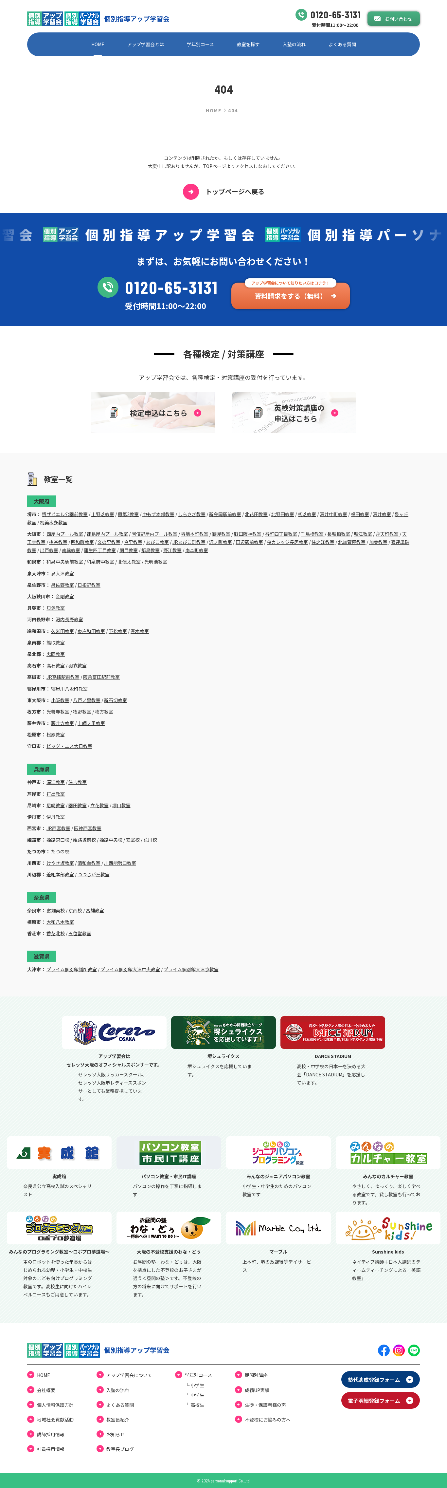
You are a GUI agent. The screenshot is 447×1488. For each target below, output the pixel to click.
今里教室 (133, 542)
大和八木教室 (60, 922)
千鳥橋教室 (312, 533)
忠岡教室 (55, 654)
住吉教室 (77, 782)
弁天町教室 (387, 533)
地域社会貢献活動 (55, 1419)
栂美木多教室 (53, 522)
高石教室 (55, 665)
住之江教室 (323, 542)
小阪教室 (60, 700)
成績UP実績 (257, 1390)
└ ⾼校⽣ (194, 1405)
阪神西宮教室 (87, 828)
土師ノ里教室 (91, 723)
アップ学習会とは (145, 44)
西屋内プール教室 (64, 533)
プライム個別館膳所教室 (71, 969)
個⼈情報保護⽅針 (55, 1405)
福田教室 (360, 514)
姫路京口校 (57, 839)
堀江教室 (363, 533)
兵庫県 (41, 769)
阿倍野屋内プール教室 (154, 533)
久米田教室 (62, 631)
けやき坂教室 (60, 863)
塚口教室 (121, 805)
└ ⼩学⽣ (194, 1385)
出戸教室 (49, 550)
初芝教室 (307, 514)
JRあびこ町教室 (189, 542)
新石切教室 (115, 700)
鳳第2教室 (128, 514)
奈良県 (41, 897)
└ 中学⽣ (194, 1395)
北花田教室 (256, 514)
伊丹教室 (55, 816)
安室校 (133, 839)
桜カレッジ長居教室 (287, 542)
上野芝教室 (102, 514)
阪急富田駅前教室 (101, 677)
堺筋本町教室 (194, 533)
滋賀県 (41, 956)
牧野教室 (82, 711)
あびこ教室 (157, 542)
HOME (97, 44)
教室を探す (248, 44)
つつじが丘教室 (94, 874)
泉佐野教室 (62, 585)
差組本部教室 (60, 874)
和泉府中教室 (100, 561)
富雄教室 (95, 910)
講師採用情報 (50, 1434)
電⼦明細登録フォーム (374, 1400)
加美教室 (378, 542)
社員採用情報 (50, 1449)
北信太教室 (129, 561)
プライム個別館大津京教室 (191, 969)
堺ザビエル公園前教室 (65, 514)
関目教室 (128, 550)
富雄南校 (55, 910)
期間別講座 (256, 1375)
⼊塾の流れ (294, 44)
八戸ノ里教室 (86, 700)
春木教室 (140, 631)
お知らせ (115, 1434)
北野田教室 (282, 514)
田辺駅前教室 (249, 542)
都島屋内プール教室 (107, 533)
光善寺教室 (57, 711)
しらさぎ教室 (192, 514)
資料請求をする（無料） (291, 296)
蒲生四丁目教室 (100, 550)
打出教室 (55, 793)
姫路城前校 (84, 839)
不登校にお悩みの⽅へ (268, 1419)
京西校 (75, 910)
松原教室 (55, 734)
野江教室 (172, 550)
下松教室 (118, 631)
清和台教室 (89, 863)
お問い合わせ (398, 18)
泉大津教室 (62, 573)
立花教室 (99, 805)
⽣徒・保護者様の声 (265, 1405)
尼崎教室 (55, 805)
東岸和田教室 (91, 631)
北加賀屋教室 (352, 542)
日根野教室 (89, 585)
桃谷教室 (58, 542)
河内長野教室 (69, 619)
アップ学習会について (129, 1375)
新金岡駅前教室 (225, 514)
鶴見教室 (221, 533)
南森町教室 (196, 550)
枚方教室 (104, 711)
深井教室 (382, 514)
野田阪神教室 (247, 533)
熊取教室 (55, 642)
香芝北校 (55, 933)
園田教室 (77, 805)
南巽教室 (71, 550)
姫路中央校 (110, 839)
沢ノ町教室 (220, 542)
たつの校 (60, 851)
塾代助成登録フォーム (374, 1380)
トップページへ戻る (235, 191)
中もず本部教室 (158, 514)
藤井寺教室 (62, 723)
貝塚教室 (55, 607)
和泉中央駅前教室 (64, 561)
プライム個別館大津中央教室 (130, 969)
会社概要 (46, 1390)
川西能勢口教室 (120, 863)
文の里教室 (109, 542)
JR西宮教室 (58, 828)
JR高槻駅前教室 (63, 677)
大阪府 (41, 501)
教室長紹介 (117, 1419)
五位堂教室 (79, 933)
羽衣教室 (77, 665)
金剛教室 (65, 596)
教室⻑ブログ (120, 1449)
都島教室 (150, 550)
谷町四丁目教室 (281, 533)
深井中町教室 (333, 514)
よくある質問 (342, 44)
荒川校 (150, 839)
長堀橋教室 (338, 533)
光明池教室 (155, 561)
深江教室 (55, 782)
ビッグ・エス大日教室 (69, 746)
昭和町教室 (82, 542)
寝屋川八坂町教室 (69, 688)
